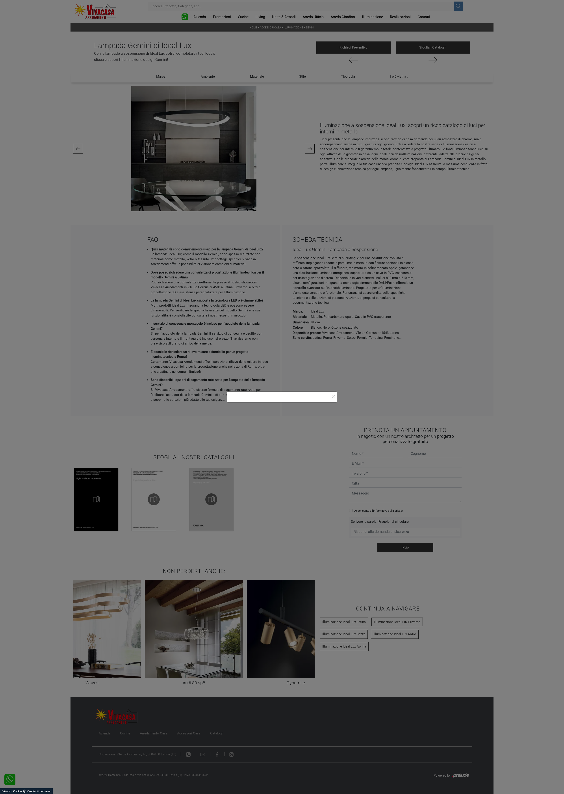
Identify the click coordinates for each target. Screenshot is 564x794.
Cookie (17, 791)
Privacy (6, 791)
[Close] (333, 397)
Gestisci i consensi (39, 791)
